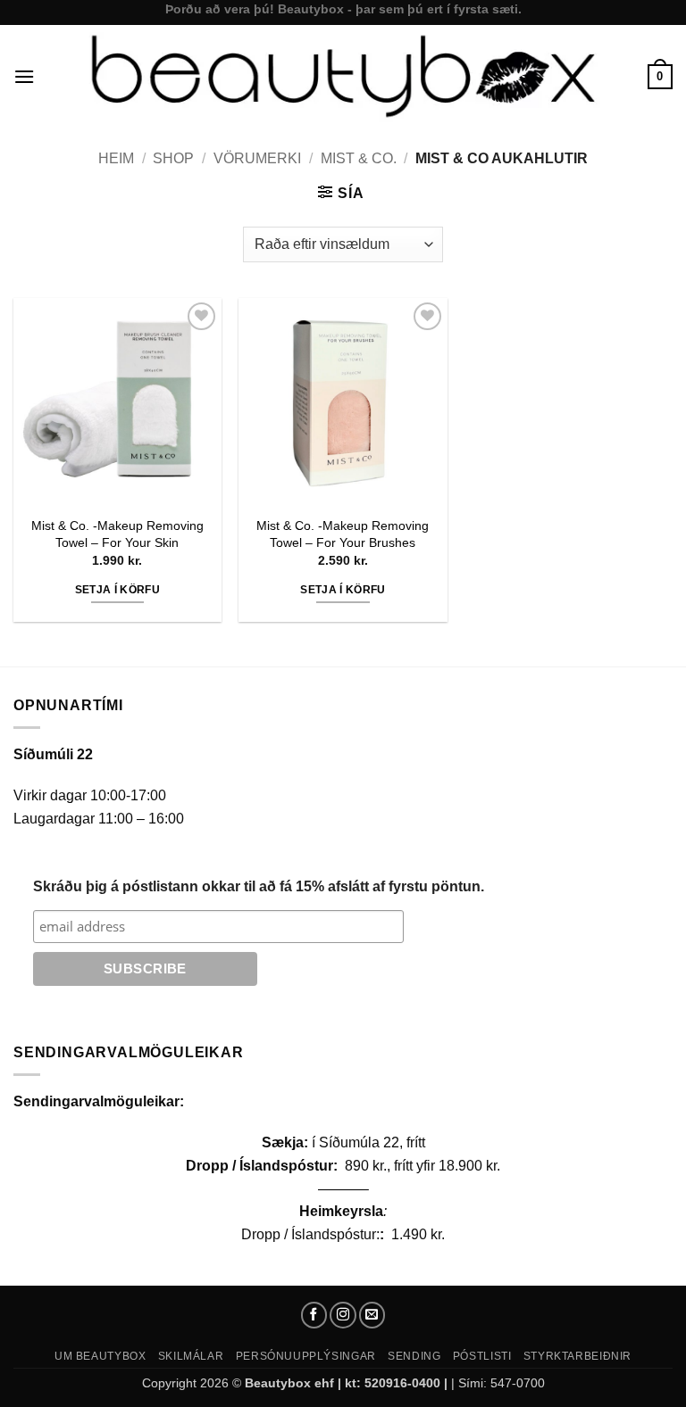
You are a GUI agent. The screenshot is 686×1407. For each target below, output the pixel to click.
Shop (173, 158)
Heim (116, 158)
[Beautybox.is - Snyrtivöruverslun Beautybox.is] (341, 76)
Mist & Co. (359, 158)
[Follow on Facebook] (314, 1315)
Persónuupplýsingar (306, 1356)
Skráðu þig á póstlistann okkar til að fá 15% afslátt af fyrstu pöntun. (258, 886)
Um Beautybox (100, 1356)
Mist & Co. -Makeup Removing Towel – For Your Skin (117, 534)
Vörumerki (257, 158)
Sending (414, 1356)
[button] (24, 76)
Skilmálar (191, 1356)
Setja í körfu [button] (118, 589)
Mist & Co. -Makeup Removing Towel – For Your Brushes (342, 534)
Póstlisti (482, 1356)
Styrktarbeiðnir (577, 1356)
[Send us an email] (372, 1315)
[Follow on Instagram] (343, 1315)
